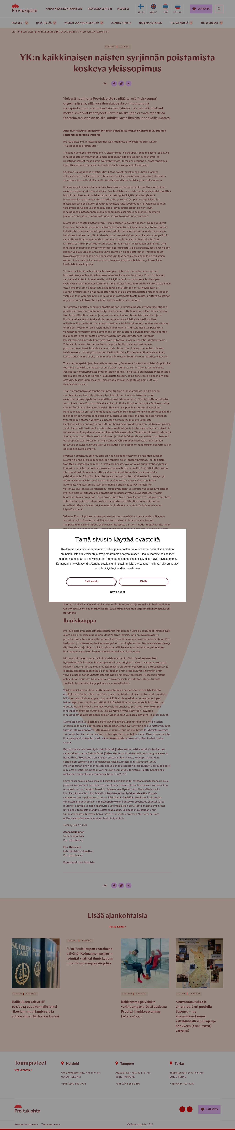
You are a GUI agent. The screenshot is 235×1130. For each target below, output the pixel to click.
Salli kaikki (91, 581)
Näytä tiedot (117, 591)
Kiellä (143, 581)
